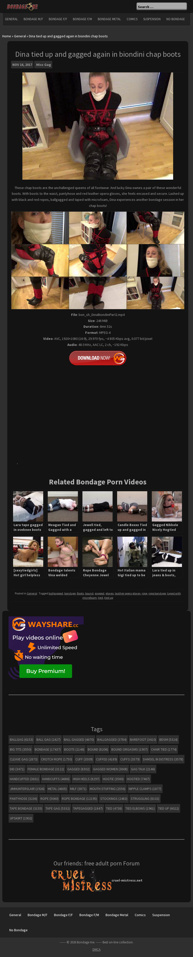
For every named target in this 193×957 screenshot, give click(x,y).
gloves (110, 593)
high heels (86, 779)
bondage (70, 593)
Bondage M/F (33, 19)
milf (78, 788)
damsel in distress (163, 759)
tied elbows (140, 808)
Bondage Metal (109, 19)
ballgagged (56, 593)
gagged (99, 593)
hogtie (113, 779)
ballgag (21, 739)
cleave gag (24, 759)
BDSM (168, 739)
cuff (84, 759)
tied (100, 597)
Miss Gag (43, 64)
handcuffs (56, 779)
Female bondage (46, 769)
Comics (132, 19)
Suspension (152, 19)
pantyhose (23, 798)
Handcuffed (24, 779)
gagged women (110, 769)
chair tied (164, 749)
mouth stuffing (107, 788)
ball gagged (79, 739)
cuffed (106, 759)
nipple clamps (145, 788)
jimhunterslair (27, 788)
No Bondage (175, 19)
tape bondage (26, 808)
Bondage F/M (82, 19)
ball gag (48, 739)
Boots (80, 593)
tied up (108, 597)
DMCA (96, 949)
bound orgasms (129, 749)
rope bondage (157, 593)
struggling (145, 798)
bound (89, 593)
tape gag (57, 808)
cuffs (130, 759)
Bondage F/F (58, 19)
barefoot (143, 739)
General (11, 19)
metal (57, 788)
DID (17, 769)
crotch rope (56, 759)
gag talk (143, 769)
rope (144, 593)
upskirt (21, 818)
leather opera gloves (127, 593)
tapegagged (88, 808)
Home (6, 36)
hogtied (138, 779)
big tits (20, 749)
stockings (113, 798)
